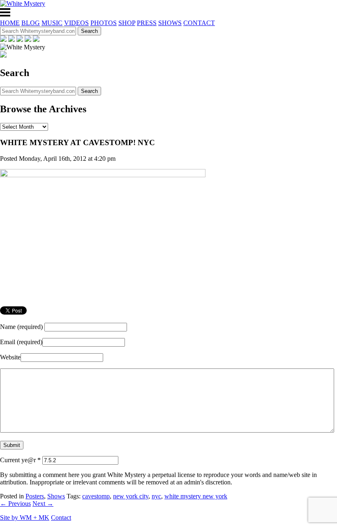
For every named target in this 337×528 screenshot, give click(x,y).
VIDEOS (76, 22)
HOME (10, 22)
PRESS (147, 22)
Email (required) (21, 341)
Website (10, 357)
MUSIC (52, 22)
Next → (42, 503)
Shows (56, 496)
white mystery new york (195, 496)
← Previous (15, 503)
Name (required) (21, 326)
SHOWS (170, 22)
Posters (34, 496)
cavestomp (96, 496)
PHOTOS (103, 22)
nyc (156, 496)
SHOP (126, 22)
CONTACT (199, 22)
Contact (61, 517)
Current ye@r (20, 459)
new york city (130, 496)
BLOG (30, 22)
